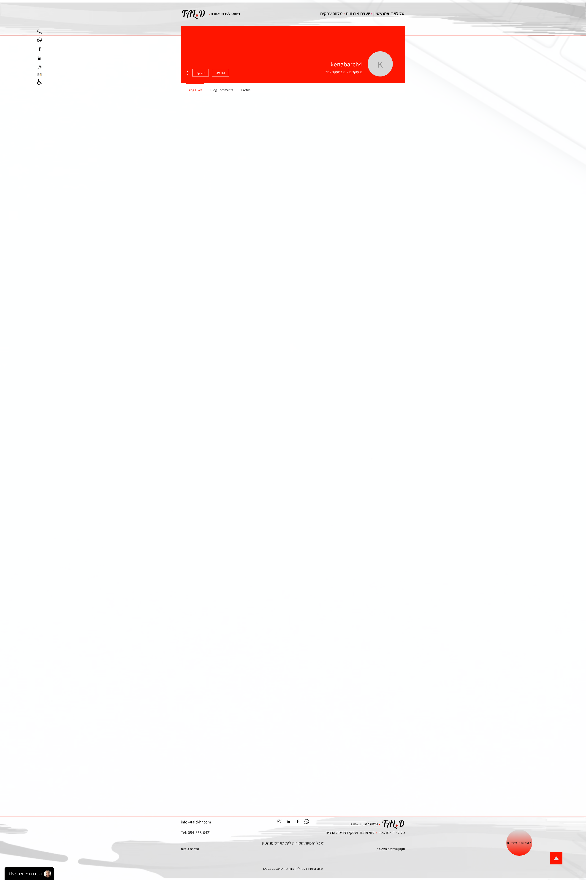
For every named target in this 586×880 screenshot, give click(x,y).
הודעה (220, 72)
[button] (519, 843)
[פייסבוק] (39, 49)
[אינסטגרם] (39, 67)
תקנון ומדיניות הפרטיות (390, 849)
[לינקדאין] (39, 58)
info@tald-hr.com (196, 822)
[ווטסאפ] (39, 40)
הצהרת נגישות (190, 849)
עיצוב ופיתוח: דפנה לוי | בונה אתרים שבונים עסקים (293, 868)
